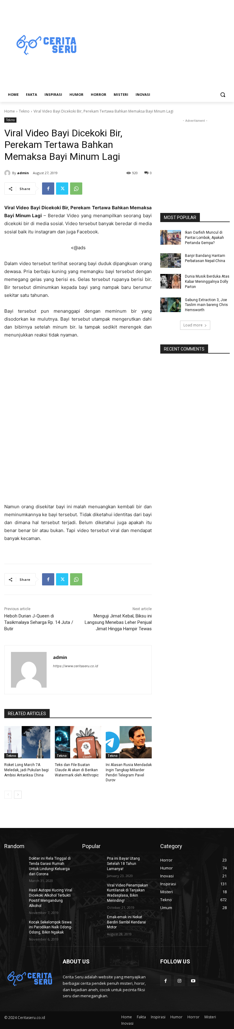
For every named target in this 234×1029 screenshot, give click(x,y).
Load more (193, 325)
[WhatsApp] (76, 188)
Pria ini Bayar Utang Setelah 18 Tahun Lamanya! (123, 863)
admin (23, 173)
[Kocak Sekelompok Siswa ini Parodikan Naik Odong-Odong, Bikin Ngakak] (14, 927)
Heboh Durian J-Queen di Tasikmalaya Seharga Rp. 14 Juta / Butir (38, 622)
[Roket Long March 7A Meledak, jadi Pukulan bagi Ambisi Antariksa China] (27, 742)
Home (9, 111)
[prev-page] (8, 795)
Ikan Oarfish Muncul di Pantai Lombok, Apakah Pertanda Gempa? (204, 237)
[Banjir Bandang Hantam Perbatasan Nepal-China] (170, 260)
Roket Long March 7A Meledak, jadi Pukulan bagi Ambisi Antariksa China (26, 770)
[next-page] (18, 795)
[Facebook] (48, 188)
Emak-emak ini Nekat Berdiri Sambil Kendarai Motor (126, 922)
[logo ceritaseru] (45, 45)
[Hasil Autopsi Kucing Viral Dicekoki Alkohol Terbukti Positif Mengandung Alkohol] (14, 895)
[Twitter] (62, 188)
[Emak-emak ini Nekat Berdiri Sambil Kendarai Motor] (92, 922)
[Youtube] (193, 980)
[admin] (8, 173)
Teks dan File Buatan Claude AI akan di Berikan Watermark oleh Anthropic (77, 770)
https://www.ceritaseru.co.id (75, 666)
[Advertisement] (158, 45)
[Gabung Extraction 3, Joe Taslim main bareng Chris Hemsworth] (170, 304)
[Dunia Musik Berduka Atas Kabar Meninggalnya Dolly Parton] (170, 281)
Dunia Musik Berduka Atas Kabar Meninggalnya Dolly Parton (207, 281)
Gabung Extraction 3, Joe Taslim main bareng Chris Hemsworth (206, 305)
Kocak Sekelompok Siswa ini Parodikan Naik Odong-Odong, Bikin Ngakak (50, 927)
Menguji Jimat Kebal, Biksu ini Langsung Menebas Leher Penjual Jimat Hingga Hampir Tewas (118, 622)
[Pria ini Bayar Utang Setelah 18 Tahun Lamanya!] (92, 863)
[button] (222, 95)
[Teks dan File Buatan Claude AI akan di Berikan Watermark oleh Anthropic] (78, 742)
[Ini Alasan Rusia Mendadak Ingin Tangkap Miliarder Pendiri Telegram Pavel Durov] (129, 742)
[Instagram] (179, 980)
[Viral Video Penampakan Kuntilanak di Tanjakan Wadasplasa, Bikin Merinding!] (92, 890)
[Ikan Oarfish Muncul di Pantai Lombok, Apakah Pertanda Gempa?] (170, 237)
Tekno (24, 111)
